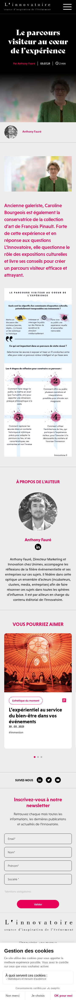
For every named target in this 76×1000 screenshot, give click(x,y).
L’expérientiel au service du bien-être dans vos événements (35, 715)
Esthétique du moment (25, 700)
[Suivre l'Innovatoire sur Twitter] (49, 780)
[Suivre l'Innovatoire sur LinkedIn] (40, 780)
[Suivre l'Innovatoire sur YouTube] (58, 780)
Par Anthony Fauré (24, 63)
